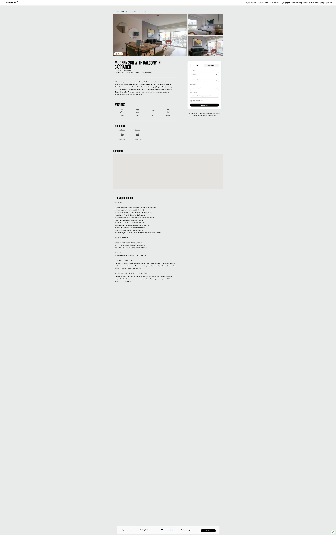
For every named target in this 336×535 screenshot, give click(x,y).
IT (334, 3)
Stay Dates (193, 70)
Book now (204, 105)
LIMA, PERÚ (124, 11)
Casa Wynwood (263, 3)
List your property (285, 3)
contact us (216, 113)
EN (331, 3)
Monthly (211, 65)
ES (328, 3)
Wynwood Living (297, 3)
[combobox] (194, 95)
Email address (193, 84)
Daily (197, 65)
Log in (323, 3)
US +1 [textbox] (193, 95)
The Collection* (274, 3)
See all (120, 54)
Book (117, 11)
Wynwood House (251, 3)
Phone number (193, 92)
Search (208, 531)
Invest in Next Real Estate (311, 3)
